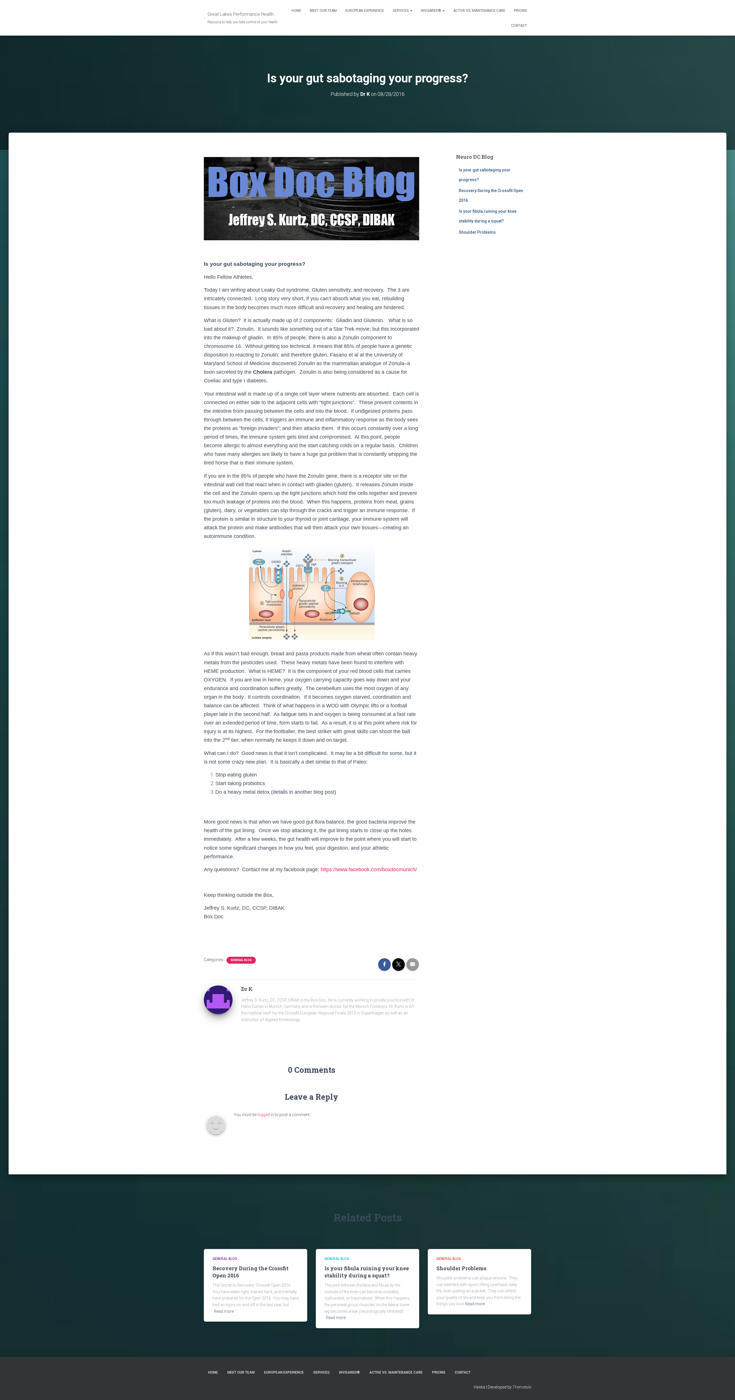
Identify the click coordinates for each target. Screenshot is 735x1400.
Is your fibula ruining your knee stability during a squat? (366, 1272)
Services (401, 11)
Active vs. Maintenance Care (479, 11)
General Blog (241, 960)
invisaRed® (431, 11)
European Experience (364, 11)
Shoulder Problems (477, 232)
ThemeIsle (521, 1387)
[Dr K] (218, 999)
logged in (266, 1114)
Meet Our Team (323, 11)
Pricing (520, 11)
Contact (519, 26)
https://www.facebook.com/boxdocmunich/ (369, 869)
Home (296, 11)
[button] (410, 11)
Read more (224, 1311)
